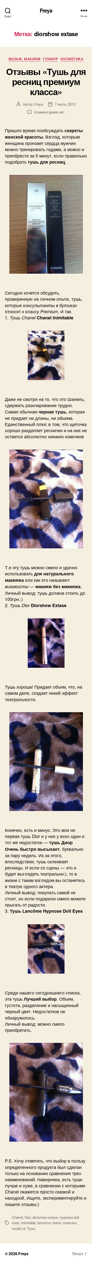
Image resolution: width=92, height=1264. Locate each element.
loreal (57, 1222)
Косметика (72, 59)
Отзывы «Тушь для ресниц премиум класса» (46, 81)
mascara (69, 1222)
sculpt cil (18, 1228)
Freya (46, 10)
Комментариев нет (49, 111)
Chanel (17, 1217)
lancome (44, 1222)
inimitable (28, 1222)
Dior (28, 1217)
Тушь (31, 1228)
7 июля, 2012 (65, 104)
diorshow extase (45, 1217)
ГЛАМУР (50, 59)
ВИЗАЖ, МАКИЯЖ (25, 59)
